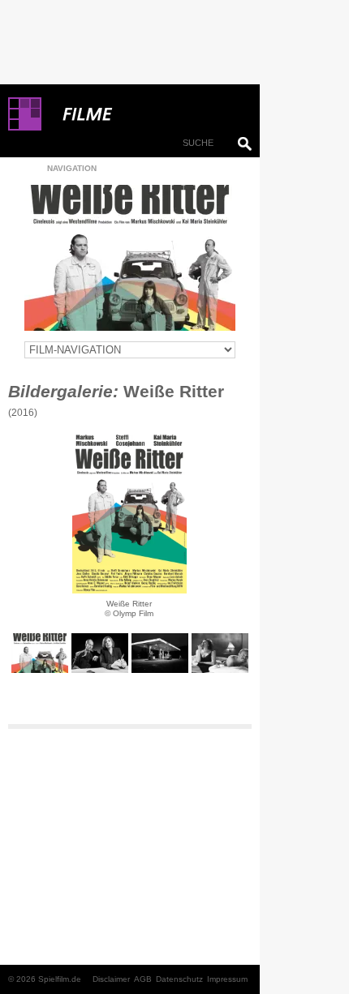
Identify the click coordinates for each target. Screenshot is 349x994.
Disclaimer (111, 979)
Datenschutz (179, 979)
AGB (143, 979)
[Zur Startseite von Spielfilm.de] (24, 127)
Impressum (227, 979)
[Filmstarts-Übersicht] (146, 114)
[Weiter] (129, 512)
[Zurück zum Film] (129, 258)
